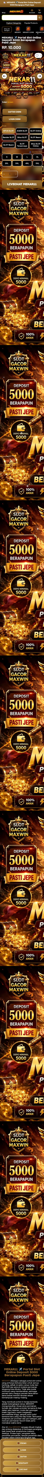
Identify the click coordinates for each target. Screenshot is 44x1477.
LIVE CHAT (23, 1469)
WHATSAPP (23, 1463)
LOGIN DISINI (14, 119)
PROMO (23, 1443)
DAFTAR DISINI (14, 112)
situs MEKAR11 (14, 1427)
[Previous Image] (4, 76)
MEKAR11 (6, 1381)
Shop (3, 12)
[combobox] (19, 17)
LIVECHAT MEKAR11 (22, 184)
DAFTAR (23, 1457)
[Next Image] (39, 76)
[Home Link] (16, 11)
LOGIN (23, 1450)
